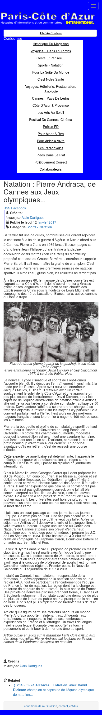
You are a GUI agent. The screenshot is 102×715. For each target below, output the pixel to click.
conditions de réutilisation (40, 706)
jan (43, 222)
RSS (7, 208)
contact (63, 706)
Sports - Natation (39, 227)
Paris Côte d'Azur (37, 24)
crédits (73, 706)
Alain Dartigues (33, 217)
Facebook (18, 208)
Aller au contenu (51, 33)
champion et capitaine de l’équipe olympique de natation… (53, 690)
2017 (52, 222)
